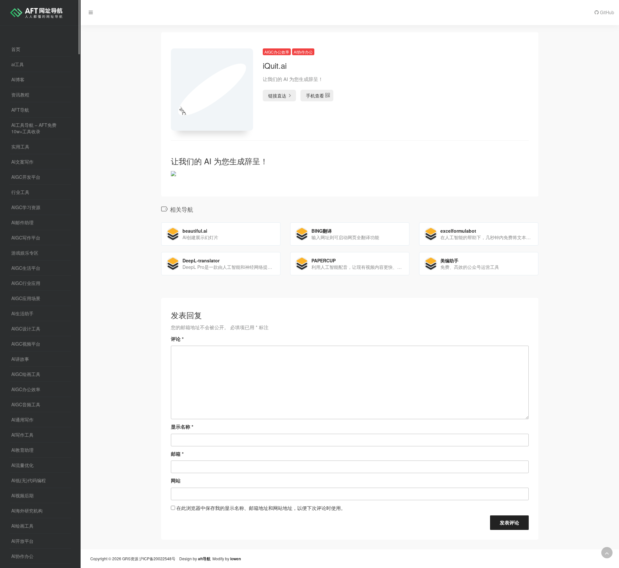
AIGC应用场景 (25, 298)
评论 (177, 338)
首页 (15, 49)
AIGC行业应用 (25, 283)
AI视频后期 (22, 495)
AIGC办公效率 (25, 389)
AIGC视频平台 (25, 343)
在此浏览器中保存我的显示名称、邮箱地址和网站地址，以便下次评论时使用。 (261, 507)
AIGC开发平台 (25, 177)
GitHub (606, 12)
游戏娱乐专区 (24, 252)
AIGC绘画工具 (25, 374)
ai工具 (17, 64)
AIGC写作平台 (25, 237)
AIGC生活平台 (25, 268)
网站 (176, 480)
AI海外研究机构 (27, 510)
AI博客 (18, 79)
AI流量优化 (22, 465)
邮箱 (177, 453)
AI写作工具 (22, 434)
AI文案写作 (22, 161)
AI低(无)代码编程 (28, 480)
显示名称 (182, 426)
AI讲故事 (20, 359)
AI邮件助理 (22, 222)
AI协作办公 (22, 556)
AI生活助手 (22, 313)
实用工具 (20, 146)
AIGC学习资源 (25, 207)
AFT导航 (20, 110)
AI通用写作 (22, 419)
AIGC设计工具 (25, 328)
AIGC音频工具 (25, 404)
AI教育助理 (22, 450)
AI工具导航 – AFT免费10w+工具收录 (33, 128)
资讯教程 (20, 94)
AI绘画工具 (22, 525)
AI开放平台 (22, 541)
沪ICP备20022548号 (157, 558)
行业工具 (20, 192)
